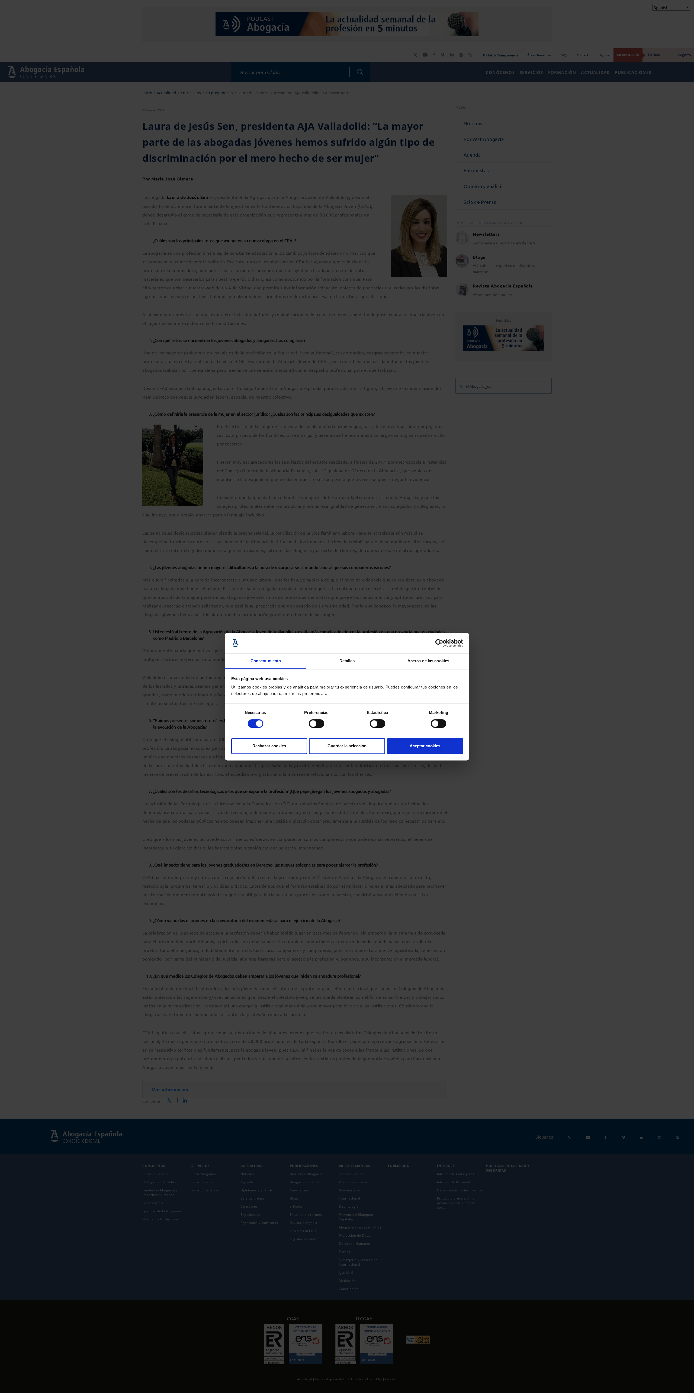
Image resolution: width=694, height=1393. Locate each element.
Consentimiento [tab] (265, 661)
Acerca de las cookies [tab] (428, 661)
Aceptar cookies (425, 746)
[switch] (316, 723)
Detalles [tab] (347, 661)
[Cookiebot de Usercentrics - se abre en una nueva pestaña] (439, 643)
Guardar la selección (347, 746)
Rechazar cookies (269, 746)
